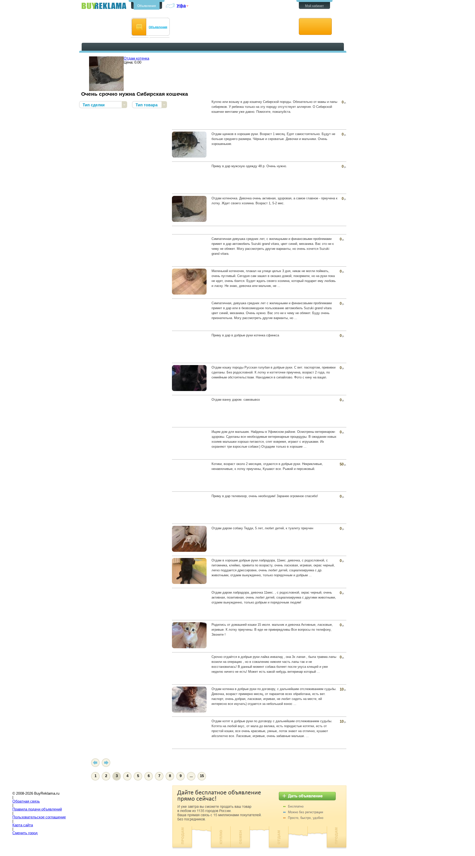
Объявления (146, 6)
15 (202, 776)
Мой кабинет (314, 6)
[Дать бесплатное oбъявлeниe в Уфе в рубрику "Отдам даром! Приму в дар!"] (315, 26)
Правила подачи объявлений (37, 809)
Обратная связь (26, 801)
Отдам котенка (136, 58)
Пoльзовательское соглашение (39, 817)
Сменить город (25, 833)
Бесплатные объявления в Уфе (104, 6)
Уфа (181, 5)
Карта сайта (22, 825)
